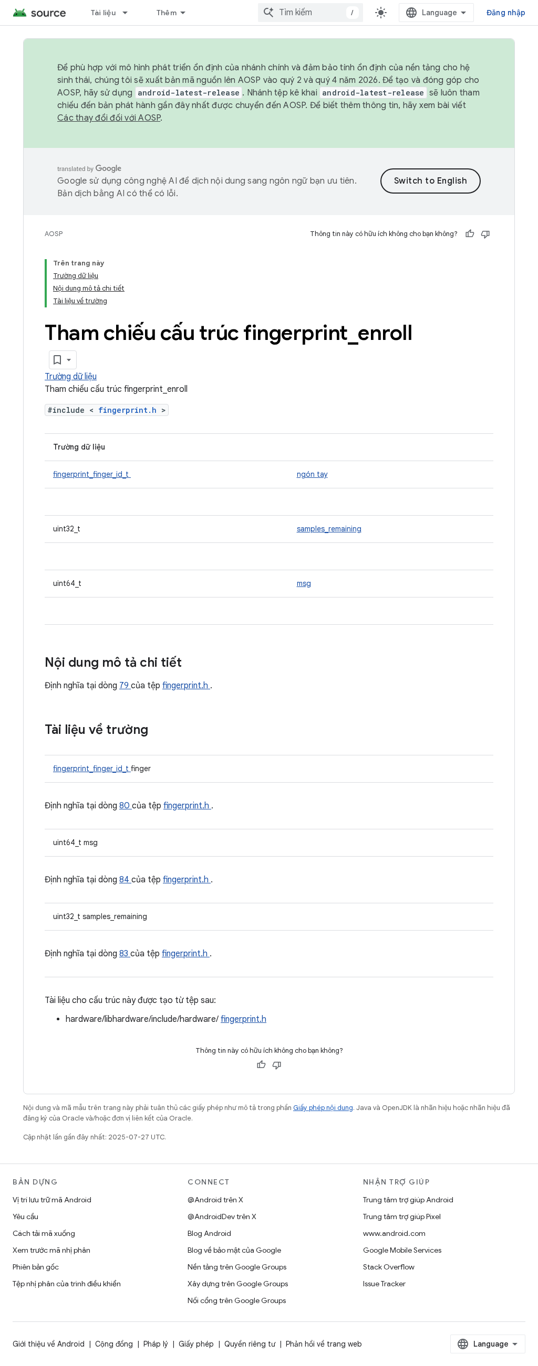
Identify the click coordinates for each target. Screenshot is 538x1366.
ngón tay (312, 474)
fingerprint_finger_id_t (92, 474)
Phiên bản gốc (36, 1267)
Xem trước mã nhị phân (51, 1250)
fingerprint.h (129, 410)
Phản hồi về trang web (324, 1344)
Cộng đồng (114, 1344)
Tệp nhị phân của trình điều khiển (67, 1283)
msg (304, 583)
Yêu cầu (25, 1216)
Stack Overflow (389, 1267)
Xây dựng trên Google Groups (238, 1283)
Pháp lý (155, 1344)
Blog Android (209, 1233)
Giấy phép (196, 1344)
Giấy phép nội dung (323, 1107)
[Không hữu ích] (485, 234)
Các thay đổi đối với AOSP (108, 118)
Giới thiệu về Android (49, 1344)
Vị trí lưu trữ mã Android (52, 1199)
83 (124, 953)
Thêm (167, 12)
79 (125, 685)
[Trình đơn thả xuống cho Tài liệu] (130, 12)
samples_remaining (329, 528)
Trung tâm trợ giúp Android (408, 1199)
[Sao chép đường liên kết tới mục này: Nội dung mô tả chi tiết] (195, 663)
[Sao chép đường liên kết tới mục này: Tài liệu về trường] (161, 730)
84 (125, 879)
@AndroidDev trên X (222, 1216)
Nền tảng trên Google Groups (237, 1267)
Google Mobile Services (402, 1250)
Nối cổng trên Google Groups (237, 1300)
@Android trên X (215, 1199)
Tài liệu (103, 12)
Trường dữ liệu (71, 376)
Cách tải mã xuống (44, 1233)
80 (125, 806)
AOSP (54, 233)
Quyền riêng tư (249, 1344)
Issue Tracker (384, 1283)
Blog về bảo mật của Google (234, 1250)
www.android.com (394, 1233)
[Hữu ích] (470, 234)
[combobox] (310, 12)
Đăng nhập (506, 12)
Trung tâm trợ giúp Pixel (402, 1216)
